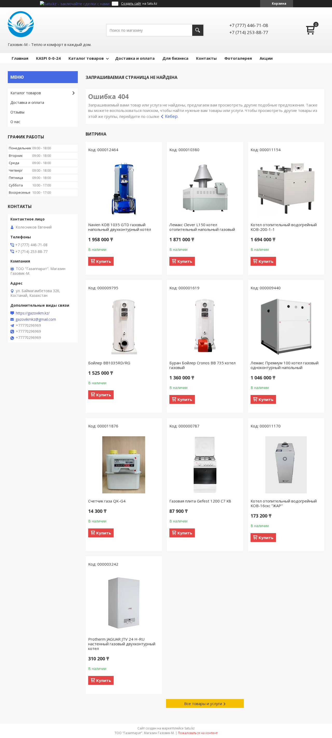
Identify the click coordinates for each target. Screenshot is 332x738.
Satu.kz (189, 728)
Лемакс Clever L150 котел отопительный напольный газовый (202, 227)
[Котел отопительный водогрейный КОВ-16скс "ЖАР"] (286, 464)
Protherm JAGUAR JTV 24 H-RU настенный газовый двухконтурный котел (121, 644)
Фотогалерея (238, 58)
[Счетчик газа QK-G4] (123, 464)
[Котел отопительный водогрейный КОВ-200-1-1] (286, 188)
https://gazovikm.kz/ (33, 313)
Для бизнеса (175, 58)
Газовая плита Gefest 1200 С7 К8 (200, 501)
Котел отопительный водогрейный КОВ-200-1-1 (284, 227)
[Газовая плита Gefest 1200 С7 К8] (204, 464)
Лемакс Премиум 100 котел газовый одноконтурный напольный (285, 365)
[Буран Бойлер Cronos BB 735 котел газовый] (204, 326)
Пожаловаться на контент (198, 733)
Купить (103, 261)
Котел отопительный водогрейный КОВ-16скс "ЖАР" (284, 503)
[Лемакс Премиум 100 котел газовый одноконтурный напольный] (286, 326)
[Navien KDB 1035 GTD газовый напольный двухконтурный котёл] (123, 188)
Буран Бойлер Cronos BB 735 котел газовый (202, 365)
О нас (15, 121)
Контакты (206, 58)
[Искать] (197, 30)
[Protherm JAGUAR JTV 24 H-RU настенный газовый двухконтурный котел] (123, 603)
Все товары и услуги (203, 703)
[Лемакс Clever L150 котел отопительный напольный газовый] (204, 188)
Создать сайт (131, 3)
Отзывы (17, 112)
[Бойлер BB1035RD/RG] (123, 326)
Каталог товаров (86, 58)
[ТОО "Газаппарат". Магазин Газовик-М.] (21, 24)
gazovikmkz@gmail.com (36, 319)
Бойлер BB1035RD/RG (109, 362)
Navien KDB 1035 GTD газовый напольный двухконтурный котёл (119, 227)
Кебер (171, 116)
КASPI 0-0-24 (48, 58)
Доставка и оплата (135, 58)
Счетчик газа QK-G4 (107, 501)
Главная (20, 58)
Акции (266, 58)
